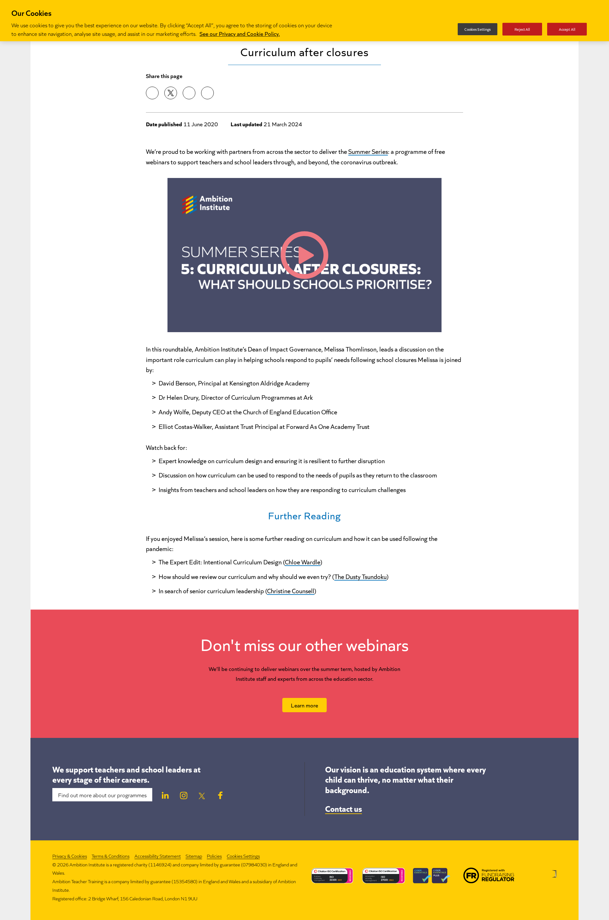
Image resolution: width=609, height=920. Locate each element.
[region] (304, 20)
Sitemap (194, 855)
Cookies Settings (243, 856)
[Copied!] (207, 93)
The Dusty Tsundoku (360, 576)
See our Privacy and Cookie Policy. (240, 33)
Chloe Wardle (302, 561)
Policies (214, 855)
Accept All (567, 29)
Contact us (343, 808)
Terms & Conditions (110, 855)
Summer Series (368, 151)
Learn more (304, 705)
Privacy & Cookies (69, 855)
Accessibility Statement (157, 855)
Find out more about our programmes (102, 795)
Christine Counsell (290, 590)
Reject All (522, 29)
